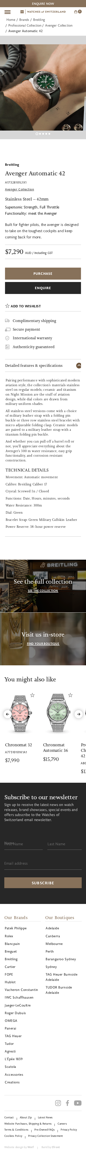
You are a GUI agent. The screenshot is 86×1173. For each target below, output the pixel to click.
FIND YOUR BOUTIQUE (43, 643)
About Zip (26, 1117)
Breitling (39, 19)
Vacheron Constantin (21, 989)
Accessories (14, 1074)
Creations (12, 1082)
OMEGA (11, 1020)
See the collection (43, 590)
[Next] (79, 714)
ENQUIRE (43, 288)
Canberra (53, 936)
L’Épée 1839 (13, 1059)
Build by (51, 1147)
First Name (14, 843)
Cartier (10, 966)
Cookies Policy (13, 1136)
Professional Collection (24, 25)
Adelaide (52, 928)
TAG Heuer (13, 1036)
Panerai (10, 1028)
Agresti (10, 1051)
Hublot (10, 982)
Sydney (51, 966)
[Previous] (8, 714)
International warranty (32, 337)
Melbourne (54, 943)
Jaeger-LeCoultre (18, 1005)
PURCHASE (43, 273)
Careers (62, 1123)
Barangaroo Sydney (61, 959)
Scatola (10, 1066)
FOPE (9, 974)
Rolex (9, 936)
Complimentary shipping (34, 320)
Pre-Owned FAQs (44, 1129)
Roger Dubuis (15, 1013)
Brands (24, 19)
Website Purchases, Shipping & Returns (28, 1123)
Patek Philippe (16, 928)
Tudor (9, 1043)
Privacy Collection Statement (45, 1136)
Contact (9, 1117)
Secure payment (26, 329)
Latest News (45, 1117)
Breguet (11, 951)
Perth (50, 951)
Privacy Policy (69, 1129)
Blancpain (12, 943)
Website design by (19, 1147)
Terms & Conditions (16, 1129)
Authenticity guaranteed (33, 346)
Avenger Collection (58, 25)
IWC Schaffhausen (19, 997)
